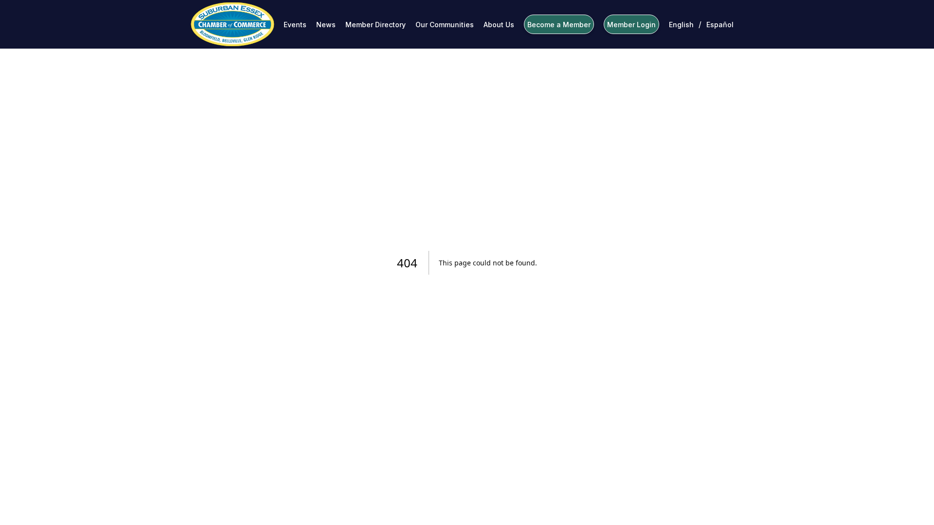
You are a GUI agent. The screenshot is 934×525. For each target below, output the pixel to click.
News (326, 24)
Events (295, 24)
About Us (499, 24)
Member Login (631, 24)
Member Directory (375, 24)
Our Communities (444, 24)
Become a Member (559, 24)
